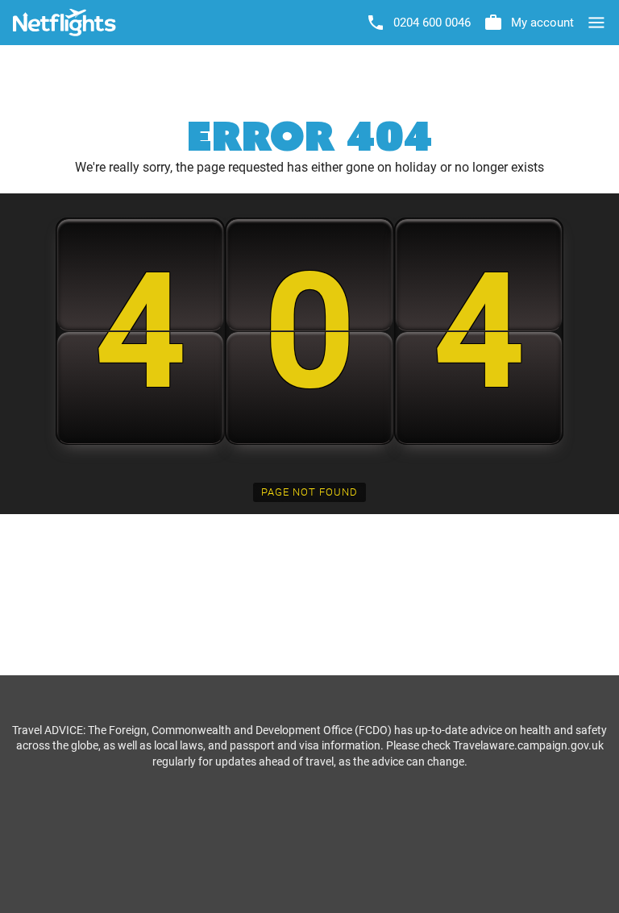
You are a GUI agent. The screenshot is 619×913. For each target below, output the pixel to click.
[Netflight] (64, 22)
